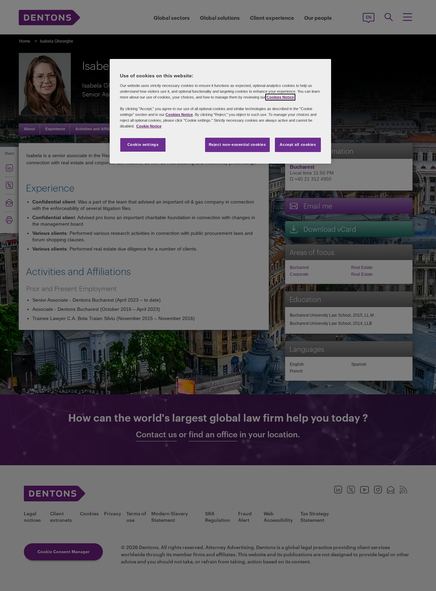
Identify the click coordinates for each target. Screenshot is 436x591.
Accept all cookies (298, 144)
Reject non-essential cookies (237, 144)
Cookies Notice (280, 97)
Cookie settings (143, 144)
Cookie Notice (148, 126)
